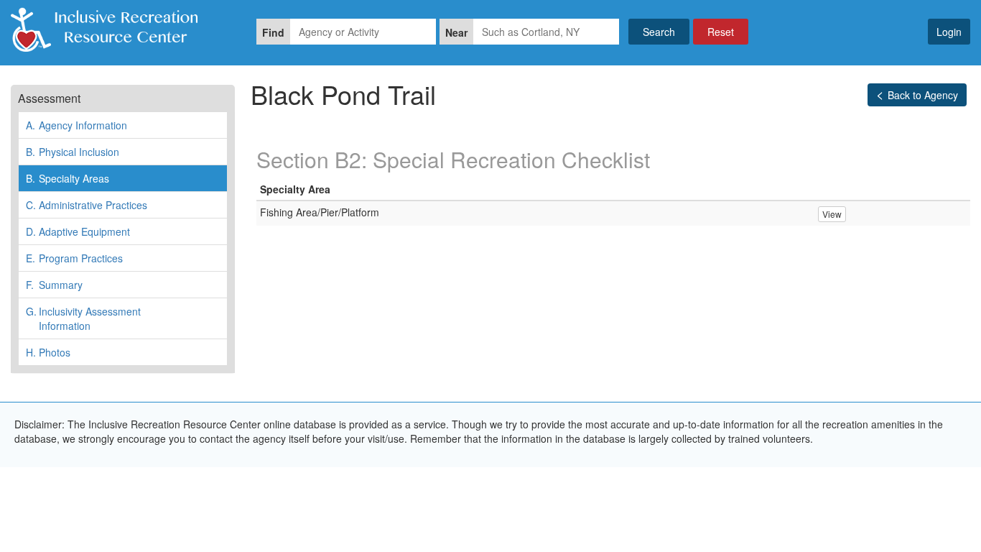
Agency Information (76, 125)
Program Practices (74, 258)
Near (456, 32)
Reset (720, 31)
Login (949, 31)
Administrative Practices (86, 205)
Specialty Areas (67, 178)
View (832, 214)
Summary (54, 284)
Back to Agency (923, 95)
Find (273, 32)
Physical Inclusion (72, 151)
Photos (48, 352)
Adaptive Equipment (78, 231)
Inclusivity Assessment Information (83, 318)
